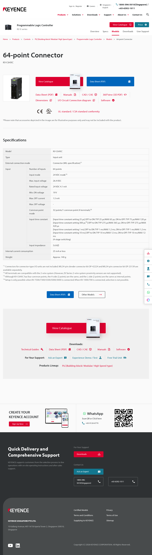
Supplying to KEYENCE (84, 520)
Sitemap (110, 520)
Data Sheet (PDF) (44, 94)
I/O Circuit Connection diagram (74, 100)
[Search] (147, 14)
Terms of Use (112, 515)
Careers (92, 6)
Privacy (109, 510)
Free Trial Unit (114, 357)
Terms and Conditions (83, 515)
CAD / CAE (87, 94)
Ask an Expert (55, 357)
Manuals (67, 94)
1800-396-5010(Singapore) (133, 4)
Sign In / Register (75, 6)
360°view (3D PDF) (112, 94)
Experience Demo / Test (85, 357)
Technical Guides (30, 349)
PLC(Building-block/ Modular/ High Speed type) (87, 365)
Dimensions (42, 100)
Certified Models (81, 510)
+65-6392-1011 (127, 8)
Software (105, 100)
